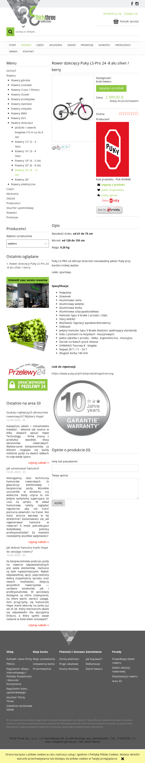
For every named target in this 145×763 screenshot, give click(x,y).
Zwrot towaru (94, 669)
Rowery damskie (21, 104)
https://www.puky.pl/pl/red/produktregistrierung (82, 373)
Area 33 (117, 681)
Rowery (11, 75)
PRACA (10, 664)
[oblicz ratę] (110, 202)
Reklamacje (93, 664)
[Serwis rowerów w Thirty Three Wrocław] (27, 295)
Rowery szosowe (21, 85)
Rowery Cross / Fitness (25, 89)
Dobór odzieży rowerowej (121, 669)
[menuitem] (12, 45)
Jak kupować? (94, 659)
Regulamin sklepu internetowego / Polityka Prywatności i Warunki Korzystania (19, 676)
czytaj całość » (39, 462)
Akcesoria (12, 193)
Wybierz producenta (19, 236)
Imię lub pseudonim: (65, 461)
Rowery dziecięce (22, 123)
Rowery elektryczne (23, 184)
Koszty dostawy (69, 669)
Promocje (12, 217)
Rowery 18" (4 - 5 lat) (28, 160)
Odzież (10, 198)
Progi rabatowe (68, 664)
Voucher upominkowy (20, 208)
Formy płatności (69, 659)
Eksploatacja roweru (125, 676)
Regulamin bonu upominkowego (16, 690)
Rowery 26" (22, 179)
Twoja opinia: (60, 475)
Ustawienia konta (44, 664)
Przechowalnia (42, 669)
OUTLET (11, 71)
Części (10, 189)
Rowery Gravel (20, 94)
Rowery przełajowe (23, 99)
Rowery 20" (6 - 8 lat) (28, 165)
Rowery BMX (19, 113)
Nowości (11, 212)
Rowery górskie (20, 80)
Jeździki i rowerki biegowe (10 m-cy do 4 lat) (29, 132)
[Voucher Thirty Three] (27, 334)
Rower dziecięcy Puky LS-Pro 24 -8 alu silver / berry (27, 265)
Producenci (13, 203)
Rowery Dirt (18, 118)
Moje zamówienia (44, 659)
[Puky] (112, 149)
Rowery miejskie (21, 108)
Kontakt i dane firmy (19, 659)
